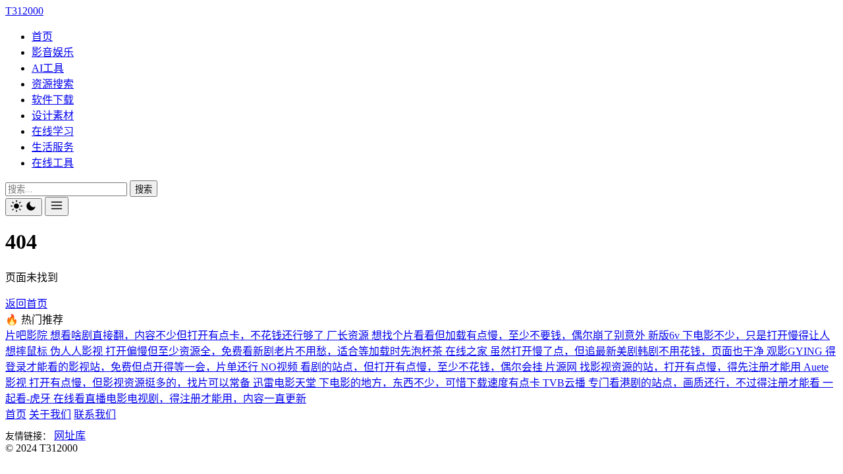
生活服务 (53, 147)
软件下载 (53, 99)
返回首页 (26, 303)
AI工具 (48, 68)
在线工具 (53, 163)
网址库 (70, 435)
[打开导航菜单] (56, 206)
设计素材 (53, 115)
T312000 (24, 10)
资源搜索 (53, 84)
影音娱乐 (53, 52)
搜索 (143, 189)
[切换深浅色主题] (23, 207)
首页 (42, 36)
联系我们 (95, 414)
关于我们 (50, 414)
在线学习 (53, 131)
